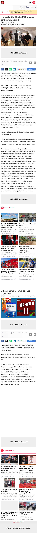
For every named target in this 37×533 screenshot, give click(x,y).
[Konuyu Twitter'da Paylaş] (6, 69)
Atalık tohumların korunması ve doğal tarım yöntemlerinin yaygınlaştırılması (27, 249)
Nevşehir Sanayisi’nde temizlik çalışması (26, 513)
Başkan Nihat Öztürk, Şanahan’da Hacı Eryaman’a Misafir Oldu (21, 11)
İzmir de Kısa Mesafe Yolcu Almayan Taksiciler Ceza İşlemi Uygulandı (27, 271)
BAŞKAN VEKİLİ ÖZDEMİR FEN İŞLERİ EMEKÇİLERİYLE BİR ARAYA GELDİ (9, 225)
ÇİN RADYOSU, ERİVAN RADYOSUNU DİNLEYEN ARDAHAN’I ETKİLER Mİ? (26, 468)
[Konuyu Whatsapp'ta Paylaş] (10, 69)
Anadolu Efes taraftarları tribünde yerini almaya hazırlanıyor (8, 468)
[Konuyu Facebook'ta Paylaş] (2, 69)
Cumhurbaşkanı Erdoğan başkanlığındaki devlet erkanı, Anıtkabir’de (8, 248)
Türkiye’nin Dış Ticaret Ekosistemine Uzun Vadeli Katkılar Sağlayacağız (9, 271)
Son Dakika (11, 22)
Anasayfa (4, 22)
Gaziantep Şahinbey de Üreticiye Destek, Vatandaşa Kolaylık (26, 491)
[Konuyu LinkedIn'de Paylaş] (14, 69)
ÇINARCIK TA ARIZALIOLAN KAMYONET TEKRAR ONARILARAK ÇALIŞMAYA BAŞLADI (9, 514)
